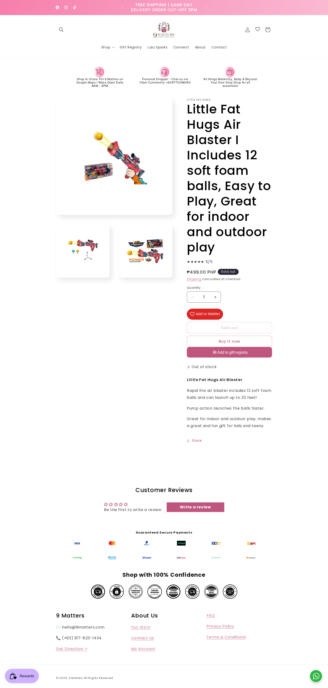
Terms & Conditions (226, 637)
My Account (143, 649)
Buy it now (229, 341)
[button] (61, 29)
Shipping (194, 279)
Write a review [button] (195, 507)
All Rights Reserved (98, 678)
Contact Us (142, 638)
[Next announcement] (205, 7)
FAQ (211, 615)
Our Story (140, 627)
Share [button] (197, 440)
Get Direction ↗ (72, 649)
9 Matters (76, 678)
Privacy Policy (220, 626)
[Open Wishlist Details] (257, 29)
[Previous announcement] (122, 7)
